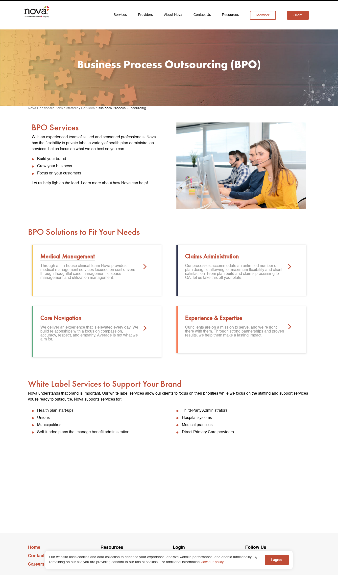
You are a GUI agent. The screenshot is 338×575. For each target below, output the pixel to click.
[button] (144, 267)
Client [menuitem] (297, 15)
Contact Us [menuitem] (202, 15)
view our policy (212, 562)
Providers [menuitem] (145, 15)
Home (34, 547)
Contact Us (39, 556)
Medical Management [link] (67, 256)
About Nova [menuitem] (173, 15)
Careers (36, 564)
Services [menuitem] (120, 15)
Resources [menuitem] (230, 15)
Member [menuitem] (262, 15)
